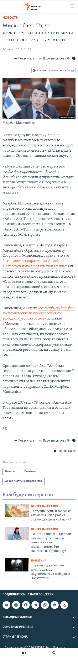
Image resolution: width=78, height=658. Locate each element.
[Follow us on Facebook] (26, 605)
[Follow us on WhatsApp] (45, 605)
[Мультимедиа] (24, 653)
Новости (10, 18)
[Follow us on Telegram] (35, 605)
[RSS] (64, 605)
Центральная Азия (44, 506)
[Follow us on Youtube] (6, 605)
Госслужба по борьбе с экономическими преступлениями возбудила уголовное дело (38, 313)
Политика (38, 560)
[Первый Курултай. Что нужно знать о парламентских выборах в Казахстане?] (17, 564)
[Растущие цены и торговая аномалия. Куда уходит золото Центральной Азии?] (17, 510)
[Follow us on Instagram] (16, 605)
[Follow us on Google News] (54, 605)
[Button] (24, 58)
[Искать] (54, 653)
